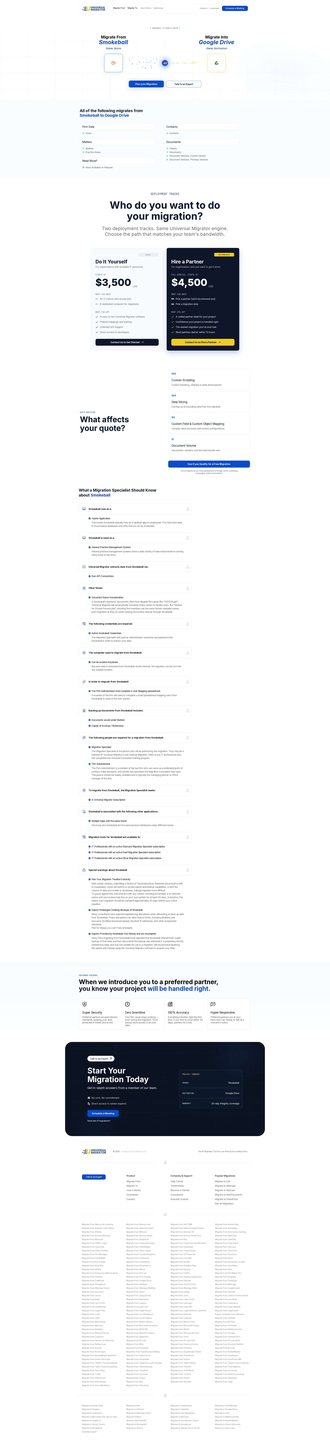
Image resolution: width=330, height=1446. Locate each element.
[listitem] (127, 299)
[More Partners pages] (207, 8)
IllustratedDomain (138, 1151)
